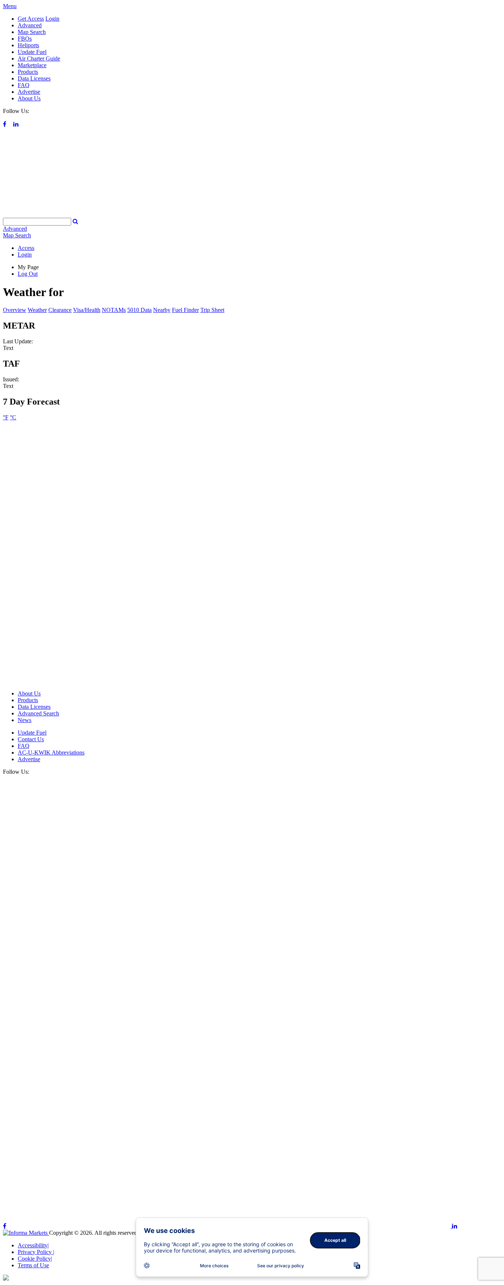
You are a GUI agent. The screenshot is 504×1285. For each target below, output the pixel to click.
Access (26, 248)
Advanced (30, 25)
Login (52, 19)
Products (28, 72)
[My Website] (252, 214)
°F (5, 417)
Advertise (29, 92)
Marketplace (32, 65)
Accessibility (33, 1245)
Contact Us (31, 739)
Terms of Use (33, 1265)
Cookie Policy (35, 1258)
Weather (37, 310)
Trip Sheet (212, 310)
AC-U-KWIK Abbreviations (51, 752)
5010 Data (139, 310)
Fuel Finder (185, 310)
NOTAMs (114, 310)
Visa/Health (86, 310)
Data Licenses (34, 78)
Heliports (28, 45)
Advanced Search (38, 713)
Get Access (31, 19)
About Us (29, 98)
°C (13, 417)
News (24, 720)
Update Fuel (32, 52)
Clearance (60, 310)
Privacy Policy (36, 1252)
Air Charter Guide (39, 58)
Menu (10, 6)
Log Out (28, 274)
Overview (14, 310)
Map (17, 235)
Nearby (161, 310)
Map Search (32, 32)
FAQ (24, 85)
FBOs (25, 38)
